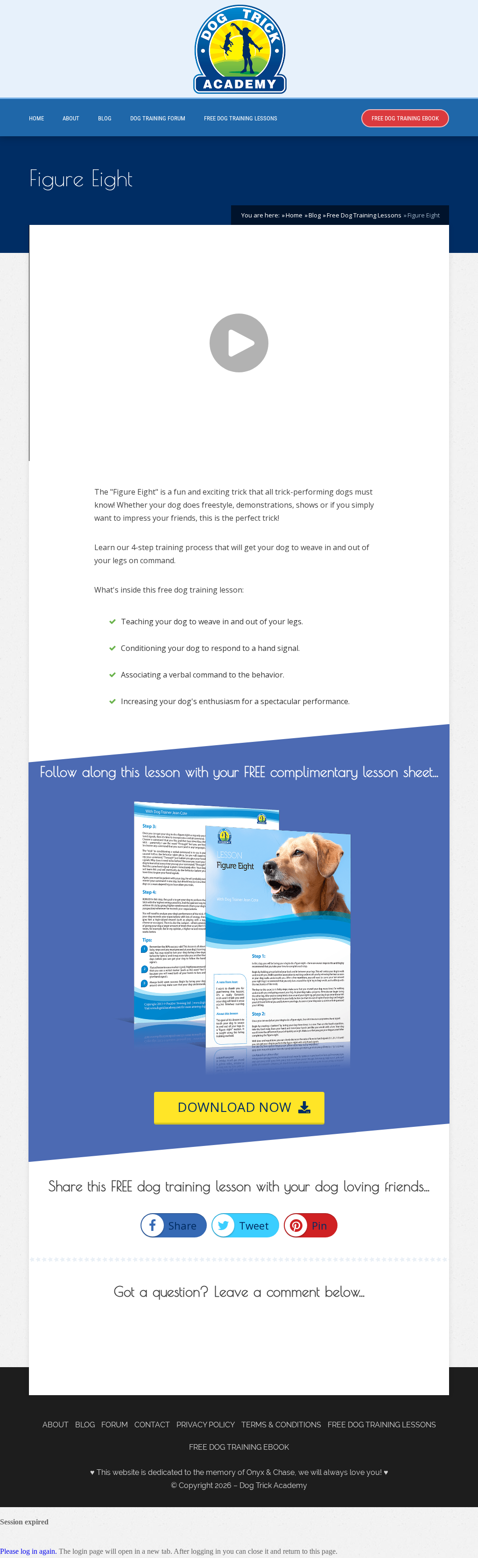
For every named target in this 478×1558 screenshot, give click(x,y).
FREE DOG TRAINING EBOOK (405, 118)
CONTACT (152, 1424)
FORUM (114, 1424)
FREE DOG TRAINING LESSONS (240, 118)
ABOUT (71, 118)
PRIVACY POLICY (205, 1424)
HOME (36, 118)
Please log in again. (28, 1551)
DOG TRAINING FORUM (157, 118)
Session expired (24, 1522)
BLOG (105, 118)
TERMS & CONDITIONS (281, 1424)
